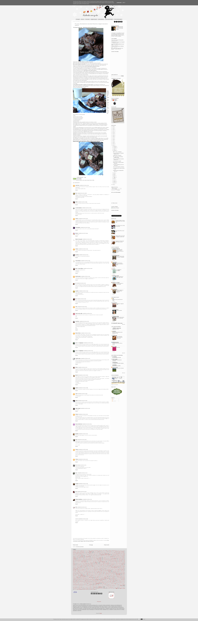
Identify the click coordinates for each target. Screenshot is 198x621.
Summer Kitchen (101, 584)
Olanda (74, 576)
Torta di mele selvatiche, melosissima (118, 166)
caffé (94, 554)
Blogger (101, 613)
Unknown (76, 218)
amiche (123, 550)
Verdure (104, 588)
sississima (76, 387)
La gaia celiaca (114, 262)
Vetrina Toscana (113, 588)
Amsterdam (74, 551)
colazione (80, 180)
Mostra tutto (123, 324)
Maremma (119, 572)
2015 (113, 140)
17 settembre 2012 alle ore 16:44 (82, 306)
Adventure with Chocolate (94, 550)
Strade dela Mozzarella (76, 584)
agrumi (104, 550)
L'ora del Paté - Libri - (96, 570)
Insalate (100, 569)
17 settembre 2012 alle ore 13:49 (85, 260)
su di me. (96, 584)
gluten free (78, 568)
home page (77, 19)
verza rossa (108, 588)
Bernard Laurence (96, 553)
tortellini (90, 587)
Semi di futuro (80, 582)
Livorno (82, 572)
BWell (88, 554)
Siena (113, 582)
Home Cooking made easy (115, 568)
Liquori (77, 572)
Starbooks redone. (104, 583)
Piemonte (124, 578)
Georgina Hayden (96, 567)
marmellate (74, 573)
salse (91, 581)
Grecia (95, 568)
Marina (76, 367)
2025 (113, 126)
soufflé (85, 583)
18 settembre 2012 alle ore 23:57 (83, 483)
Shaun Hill (107, 582)
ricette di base (94, 580)
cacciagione (91, 554)
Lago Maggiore (75, 571)
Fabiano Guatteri (77, 408)
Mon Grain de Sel (92, 574)
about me (82, 19)
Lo (75, 283)
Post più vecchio (106, 544)
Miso (84, 574)
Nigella (92, 575)
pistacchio (75, 579)
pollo (80, 579)
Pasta (77, 577)
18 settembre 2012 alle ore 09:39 (82, 393)
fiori (118, 565)
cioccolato (87, 556)
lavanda (89, 571)
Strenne (85, 584)
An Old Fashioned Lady (115, 255)
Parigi (111, 576)
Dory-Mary (77, 254)
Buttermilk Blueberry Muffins (116, 365)
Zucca (87, 589)
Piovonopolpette (77, 227)
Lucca (92, 572)
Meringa (116, 573)
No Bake (106, 575)
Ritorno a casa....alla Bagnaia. (117, 151)
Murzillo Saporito (78, 276)
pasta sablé (101, 577)
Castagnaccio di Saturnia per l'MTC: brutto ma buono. (120, 241)
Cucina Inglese (99, 559)
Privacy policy (99, 601)
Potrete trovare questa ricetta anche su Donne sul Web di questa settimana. (86, 141)
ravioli (74, 580)
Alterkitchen (114, 331)
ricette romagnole (110, 580)
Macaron (95, 572)
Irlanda (112, 569)
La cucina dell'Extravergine (107, 570)
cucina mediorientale (84, 560)
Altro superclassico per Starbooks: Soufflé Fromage (118, 157)
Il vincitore (90, 569)
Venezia (101, 588)
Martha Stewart (79, 573)
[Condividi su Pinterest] (80, 178)
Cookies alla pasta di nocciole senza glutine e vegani (119, 264)
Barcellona (77, 553)
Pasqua (114, 576)
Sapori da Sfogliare (109, 581)
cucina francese (84, 559)
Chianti (101, 555)
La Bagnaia (101, 570)
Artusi (113, 551)
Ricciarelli (90, 580)
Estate (122, 564)
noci (108, 575)
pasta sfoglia (105, 577)
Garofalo (78, 567)
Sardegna (113, 581)
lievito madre (114, 571)
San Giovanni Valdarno (101, 581)
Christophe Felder (113, 555)
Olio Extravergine (83, 576)
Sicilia (110, 582)
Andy (76, 439)
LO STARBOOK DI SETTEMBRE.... (118, 270)
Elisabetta (76, 433)
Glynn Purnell (83, 568)
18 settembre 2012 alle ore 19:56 (83, 449)
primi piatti (103, 579)
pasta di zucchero (82, 577)
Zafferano (84, 589)
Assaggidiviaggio (114, 335)
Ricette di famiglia (99, 580)
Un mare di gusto (122, 587)
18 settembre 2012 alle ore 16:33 (83, 414)
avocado (104, 552)
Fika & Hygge (100, 565)
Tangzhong (123, 584)
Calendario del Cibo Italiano (106, 554)
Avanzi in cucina (96, 552)
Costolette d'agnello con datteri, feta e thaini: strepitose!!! (119, 291)
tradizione (100, 587)
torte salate (80, 587)
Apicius (102, 551)
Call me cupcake (114, 359)
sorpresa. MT (81, 583)
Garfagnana (123, 566)
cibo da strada (122, 555)
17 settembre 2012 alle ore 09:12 (86, 207)
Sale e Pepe (123, 580)
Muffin (123, 574)
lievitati (109, 571)
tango (120, 584)
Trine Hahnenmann (110, 587)
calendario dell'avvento (115, 554)
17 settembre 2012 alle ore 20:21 (85, 358)
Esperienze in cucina (118, 564)
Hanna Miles (109, 568)
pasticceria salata (109, 577)
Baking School (116, 552)
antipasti (90, 551)
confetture (79, 557)
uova (83, 588)
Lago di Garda (122, 570)
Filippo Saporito (104, 565)
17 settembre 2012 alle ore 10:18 (87, 239)
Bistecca (110, 553)
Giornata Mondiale (107, 567)
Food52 (77, 566)
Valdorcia (93, 588)
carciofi (78, 555)
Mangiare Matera (115, 572)
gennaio (114, 182)
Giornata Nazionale (114, 567)
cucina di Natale (113, 558)
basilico (84, 553)
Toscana (94, 587)
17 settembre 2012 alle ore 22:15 (82, 367)
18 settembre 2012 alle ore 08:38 (83, 387)
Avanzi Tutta (100, 552)
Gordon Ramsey (91, 568)
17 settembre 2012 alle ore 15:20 (81, 283)
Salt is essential (95, 581)
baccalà (112, 552)
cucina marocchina (78, 560)
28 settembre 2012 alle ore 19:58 (83, 518)
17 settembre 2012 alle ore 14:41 (85, 276)
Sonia (76, 306)
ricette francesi (105, 580)
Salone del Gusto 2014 (87, 581)
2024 (113, 128)
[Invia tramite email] (77, 178)
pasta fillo (87, 577)
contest (100, 557)
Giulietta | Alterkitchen (78, 499)
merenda (112, 573)
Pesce (93, 578)
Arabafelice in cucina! (115, 275)
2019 (113, 135)
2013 (113, 143)
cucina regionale (100, 560)
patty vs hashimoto (101, 19)
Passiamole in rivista (119, 576)
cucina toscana (83, 561)
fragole (86, 566)
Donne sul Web (92, 180)
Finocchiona (115, 565)
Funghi (115, 566)
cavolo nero (94, 555)
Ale (76, 298)
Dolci (96, 563)
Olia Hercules (77, 576)
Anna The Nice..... (115, 302)
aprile (114, 178)
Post (113, 399)
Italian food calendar (121, 569)
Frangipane (92, 566)
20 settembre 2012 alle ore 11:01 (87, 499)
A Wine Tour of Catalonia (120, 368)
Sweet (108, 584)
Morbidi (103, 574)
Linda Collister (122, 571)
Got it (124, 2)
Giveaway (74, 568)
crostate (74, 558)
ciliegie (74, 556)
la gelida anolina (77, 358)
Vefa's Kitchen (97, 588)
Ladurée (119, 570)
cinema (77, 556)
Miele (76, 574)
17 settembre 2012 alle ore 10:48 (83, 248)
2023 (113, 129)
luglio (114, 174)
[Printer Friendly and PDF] (74, 179)
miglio (78, 574)
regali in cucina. (82, 580)
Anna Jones (86, 551)
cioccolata (77, 180)
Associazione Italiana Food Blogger (119, 551)
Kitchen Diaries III (90, 570)
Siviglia (78, 583)
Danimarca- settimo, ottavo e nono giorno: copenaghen (120, 256)
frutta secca (110, 566)
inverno (104, 569)
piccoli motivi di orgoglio (109, 19)
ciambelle (118, 555)
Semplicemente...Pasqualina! (117, 155)
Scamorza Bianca (77, 260)
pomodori (83, 579)
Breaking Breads (118, 553)
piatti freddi (101, 578)
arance (107, 551)
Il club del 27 (83, 569)
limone (118, 571)
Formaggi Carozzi (81, 566)
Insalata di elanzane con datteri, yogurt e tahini (119, 277)
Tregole (106, 587)
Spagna (91, 583)
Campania (124, 554)
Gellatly (84, 567)
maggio (114, 177)
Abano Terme (82, 550)
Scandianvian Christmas (121, 581)
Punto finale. (118, 347)
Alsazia (118, 550)
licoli (106, 571)
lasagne (78, 571)
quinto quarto (118, 579)
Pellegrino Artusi (89, 578)
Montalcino (96, 574)
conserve (90, 557)
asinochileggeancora (115, 309)
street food (81, 584)
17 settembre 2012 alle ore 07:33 (84, 185)
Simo (76, 193)
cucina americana (88, 558)
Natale (82, 575)
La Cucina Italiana (115, 570)
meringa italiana (120, 573)
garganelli (75, 567)
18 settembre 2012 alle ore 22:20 (82, 472)
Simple (121, 582)
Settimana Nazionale (101, 582)
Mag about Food (99, 572)
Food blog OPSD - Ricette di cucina (117, 323)
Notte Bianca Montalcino (112, 575)
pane (108, 576)
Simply (123, 582)
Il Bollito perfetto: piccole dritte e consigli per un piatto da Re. (120, 236)
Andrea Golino (82, 551)
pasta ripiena (97, 577)
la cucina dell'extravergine (118, 19)
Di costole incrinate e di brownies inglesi (119, 284)
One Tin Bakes (94, 576)
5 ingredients (74, 550)
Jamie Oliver (75, 570)
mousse (111, 574)
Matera (88, 573)
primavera (97, 579)
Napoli (79, 575)
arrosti (110, 551)
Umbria (118, 587)
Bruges (76, 554)
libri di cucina (102, 571)
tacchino (115, 584)
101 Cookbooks (114, 356)
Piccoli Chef (118, 578)
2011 (113, 184)
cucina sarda (109, 560)
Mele (104, 573)
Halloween (105, 568)
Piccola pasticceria (112, 578)
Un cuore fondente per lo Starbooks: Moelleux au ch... (118, 153)
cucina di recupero (121, 558)
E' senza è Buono (96, 564)
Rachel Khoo (122, 579)
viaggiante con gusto (94, 19)
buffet (82, 554)
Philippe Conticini (97, 578)
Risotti (116, 580)
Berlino (92, 553)
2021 (113, 132)
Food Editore (74, 566)
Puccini (107, 579)
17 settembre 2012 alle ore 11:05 (83, 254)
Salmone (77, 581)
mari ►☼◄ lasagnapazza (79, 342)
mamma (107, 572)
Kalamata (86, 570)
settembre (114, 150)
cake (99, 554)
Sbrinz (117, 581)
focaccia (123, 565)
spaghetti (88, 583)
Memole (76, 233)
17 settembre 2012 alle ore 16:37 (81, 298)
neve (85, 575)
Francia (89, 566)
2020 (113, 133)
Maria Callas (122, 572)
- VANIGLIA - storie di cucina (116, 328)
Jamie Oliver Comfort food (81, 570)
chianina (98, 555)
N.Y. (76, 575)
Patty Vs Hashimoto (119, 577)
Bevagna (100, 553)
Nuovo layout (122, 575)
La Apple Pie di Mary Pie (116, 248)
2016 (113, 139)
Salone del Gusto (81, 581)
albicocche (110, 550)
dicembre (114, 146)
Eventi (74, 565)
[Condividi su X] (79, 178)
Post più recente (75, 544)
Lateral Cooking (82, 571)
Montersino (100, 574)
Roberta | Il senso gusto (78, 239)
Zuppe (94, 589)
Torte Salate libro (86, 587)
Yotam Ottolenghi (79, 589)
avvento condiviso (108, 552)
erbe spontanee (113, 564)
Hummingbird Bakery (75, 569)
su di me (90, 584)
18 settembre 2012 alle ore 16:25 (85, 408)
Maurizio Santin (91, 573)
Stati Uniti (109, 583)
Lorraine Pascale (89, 572)
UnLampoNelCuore (79, 588)
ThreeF (113, 585)
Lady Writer (77, 321)
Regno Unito (86, 580)
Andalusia (78, 551)
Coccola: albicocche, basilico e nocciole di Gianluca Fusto (119, 337)
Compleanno (75, 557)
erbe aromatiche (107, 564)
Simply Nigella (75, 583)
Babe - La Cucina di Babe (79, 268)
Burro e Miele (114, 346)
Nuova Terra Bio (118, 575)
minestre (81, 574)
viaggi (116, 588)
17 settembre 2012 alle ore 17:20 (87, 313)
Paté (116, 577)
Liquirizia (74, 572)
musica (74, 575)
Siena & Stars (117, 582)
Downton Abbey (90, 564)
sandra (76, 393)
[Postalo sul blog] (78, 178)
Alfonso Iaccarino (114, 550)
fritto (98, 566)
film (107, 565)
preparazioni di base (91, 579)
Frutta (106, 566)
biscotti (106, 553)
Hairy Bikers (101, 568)
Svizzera (105, 584)
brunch (79, 554)
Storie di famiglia (113, 583)
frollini (104, 566)
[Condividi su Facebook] (79, 178)
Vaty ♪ (76, 472)
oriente (98, 576)
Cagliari (97, 554)
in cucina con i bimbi (95, 569)
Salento (74, 581)
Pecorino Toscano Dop (83, 578)
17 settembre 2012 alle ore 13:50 (87, 268)
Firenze (121, 565)
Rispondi (76, 198)
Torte (121, 585)
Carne (82, 555)
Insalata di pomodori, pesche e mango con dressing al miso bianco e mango (119, 250)
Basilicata (81, 553)
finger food (111, 565)
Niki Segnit (99, 575)
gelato (81, 567)
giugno (114, 175)
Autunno (90, 552)
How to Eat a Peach (121, 568)
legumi (99, 571)
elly (76, 491)
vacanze (90, 588)
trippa (115, 587)
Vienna (75, 589)
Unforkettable (74, 588)
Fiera (97, 565)
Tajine (118, 584)
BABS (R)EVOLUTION (115, 342)
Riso (113, 580)
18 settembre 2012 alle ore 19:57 (83, 459)
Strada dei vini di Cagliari (121, 583)
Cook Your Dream (115, 367)
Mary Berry (84, 573)
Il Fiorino (87, 569)
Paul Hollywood (78, 578)
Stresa (87, 584)
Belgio (90, 553)
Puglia (110, 579)
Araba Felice (77, 185)
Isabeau (76, 400)
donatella (76, 483)
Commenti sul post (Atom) (80, 546)
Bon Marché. (113, 553)
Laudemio (86, 571)
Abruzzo (86, 550)
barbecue (74, 553)
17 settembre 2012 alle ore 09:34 (85, 227)
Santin (105, 581)
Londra (85, 572)
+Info (141, 619)
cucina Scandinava (114, 560)
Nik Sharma (95, 575)
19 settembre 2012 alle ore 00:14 (81, 491)
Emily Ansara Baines (101, 564)
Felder (88, 565)
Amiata (121, 550)
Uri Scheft (86, 588)
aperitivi (98, 551)
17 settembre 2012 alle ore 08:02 (82, 193)
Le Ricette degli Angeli (94, 571)
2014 (113, 142)
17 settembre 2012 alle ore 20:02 (84, 321)
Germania (100, 567)
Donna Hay (78, 564)
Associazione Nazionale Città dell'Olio (78, 552)
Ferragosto (91, 565)
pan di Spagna (104, 576)
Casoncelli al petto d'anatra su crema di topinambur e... (120, 318)
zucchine (91, 589)
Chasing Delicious (115, 362)
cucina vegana (95, 561)
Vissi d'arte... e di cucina (115, 282)
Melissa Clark (108, 573)
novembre (114, 147)
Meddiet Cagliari (96, 573)
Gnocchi (87, 568)
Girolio (120, 567)
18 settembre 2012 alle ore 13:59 (82, 400)
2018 (113, 136)
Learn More (119, 2)
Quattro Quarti (114, 579)
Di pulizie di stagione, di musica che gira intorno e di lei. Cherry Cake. (120, 221)
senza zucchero (95, 582)
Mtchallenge (118, 574)
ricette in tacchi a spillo (78, 313)
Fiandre (95, 565)
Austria (86, 552)
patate (113, 577)
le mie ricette (87, 19)
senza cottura (90, 582)
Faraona (81, 565)
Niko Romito (102, 575)
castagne (89, 555)
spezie (93, 583)
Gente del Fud (91, 567)
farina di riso (85, 565)
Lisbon (79, 572)
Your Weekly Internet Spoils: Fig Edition (118, 363)
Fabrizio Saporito (78, 565)
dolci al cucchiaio (106, 563)
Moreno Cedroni (107, 574)
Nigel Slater (88, 575)
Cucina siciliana (120, 560)
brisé (121, 553)
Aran (104, 551)
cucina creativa (84, 180)
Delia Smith (112, 561)
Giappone (103, 567)
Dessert (117, 561)
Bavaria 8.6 (87, 553)
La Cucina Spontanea (78, 207)
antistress (95, 551)
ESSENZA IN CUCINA (115, 316)
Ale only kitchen (114, 289)
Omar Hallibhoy (90, 576)
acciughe (89, 550)
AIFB (113, 298)
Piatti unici (106, 578)
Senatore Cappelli (85, 582)
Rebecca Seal (77, 580)
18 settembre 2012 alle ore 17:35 (83, 433)
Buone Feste (85, 554)
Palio (100, 576)
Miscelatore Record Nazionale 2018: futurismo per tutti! (117, 332)
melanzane (100, 573)
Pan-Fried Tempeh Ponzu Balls (116, 357)
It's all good (115, 569)
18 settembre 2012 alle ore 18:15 (81, 439)
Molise (87, 574)
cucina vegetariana (102, 561)
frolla (101, 566)
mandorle (109, 572)
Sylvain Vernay (112, 584)
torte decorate (75, 587)
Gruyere (98, 568)
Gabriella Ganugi (119, 566)
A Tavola (78, 550)
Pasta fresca (91, 577)
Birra (103, 553)
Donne (81, 564)
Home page (91, 544)
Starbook (98, 583)
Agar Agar (100, 550)
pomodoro (87, 579)
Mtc (114, 574)
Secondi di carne (75, 582)
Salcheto (120, 580)
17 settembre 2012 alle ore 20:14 (88, 342)
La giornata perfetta (119, 310)
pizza (78, 579)
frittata (96, 566)
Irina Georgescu (108, 569)
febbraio (114, 181)
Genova (87, 567)
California (121, 554)
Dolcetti (88, 180)
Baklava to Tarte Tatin (121, 552)
